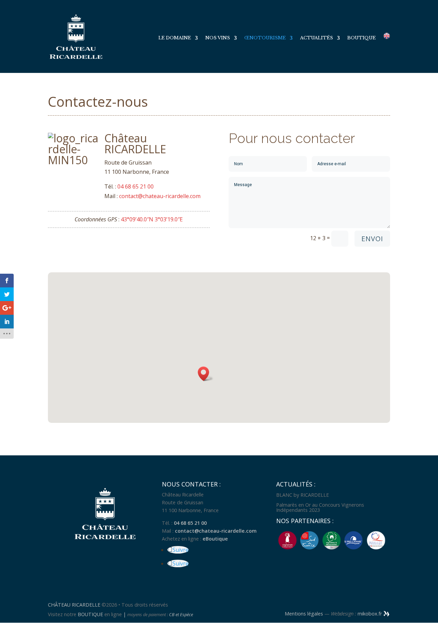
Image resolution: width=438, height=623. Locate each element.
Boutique (361, 38)
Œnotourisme (265, 38)
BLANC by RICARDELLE (302, 495)
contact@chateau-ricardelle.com (160, 196)
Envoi (372, 238)
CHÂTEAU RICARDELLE (75, 604)
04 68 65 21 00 (135, 186)
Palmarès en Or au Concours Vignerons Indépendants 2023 (320, 507)
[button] (206, 373)
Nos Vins (217, 38)
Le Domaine (174, 38)
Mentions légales (304, 613)
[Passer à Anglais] (386, 53)
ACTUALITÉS (316, 38)
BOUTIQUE (90, 614)
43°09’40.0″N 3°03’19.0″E (152, 219)
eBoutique (215, 538)
